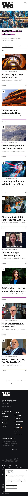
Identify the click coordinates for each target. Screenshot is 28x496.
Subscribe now (12, 486)
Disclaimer (18, 415)
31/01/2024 (4, 192)
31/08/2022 (4, 370)
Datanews (5, 423)
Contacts (17, 424)
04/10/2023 (4, 263)
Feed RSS (17, 428)
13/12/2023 (4, 228)
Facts (3, 413)
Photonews (5, 420)
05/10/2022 (4, 334)
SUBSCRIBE (14, 449)
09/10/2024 (4, 121)
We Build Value (8, 406)
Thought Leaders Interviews (10, 71)
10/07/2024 (4, 156)
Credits (17, 412)
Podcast (4, 426)
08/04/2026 (4, 85)
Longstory (5, 416)
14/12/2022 (4, 299)
